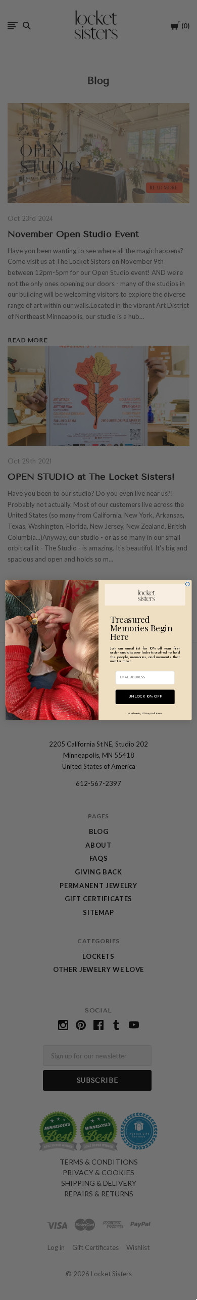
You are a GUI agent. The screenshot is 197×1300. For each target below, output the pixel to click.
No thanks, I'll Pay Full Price (145, 713)
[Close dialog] (187, 584)
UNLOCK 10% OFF (145, 697)
